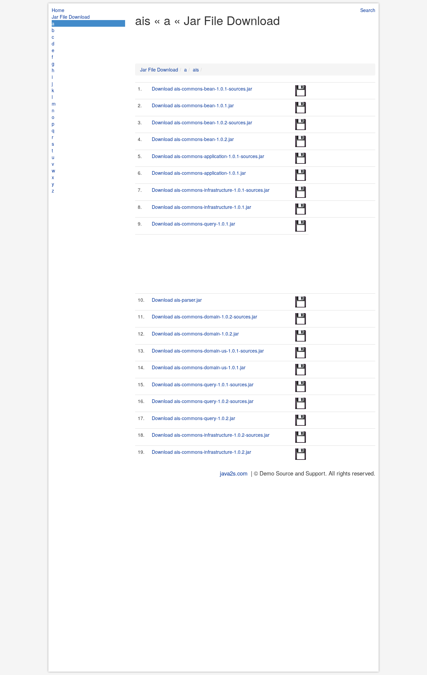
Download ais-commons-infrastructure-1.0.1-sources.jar (211, 189)
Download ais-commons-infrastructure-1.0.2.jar (201, 451)
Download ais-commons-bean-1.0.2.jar (193, 139)
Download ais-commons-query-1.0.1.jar (193, 223)
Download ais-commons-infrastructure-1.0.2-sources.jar (211, 434)
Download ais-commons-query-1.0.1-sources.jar (203, 384)
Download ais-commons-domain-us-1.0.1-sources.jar (208, 350)
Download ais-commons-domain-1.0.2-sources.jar (204, 316)
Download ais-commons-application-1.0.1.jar (199, 172)
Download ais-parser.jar (177, 299)
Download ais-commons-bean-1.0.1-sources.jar (202, 88)
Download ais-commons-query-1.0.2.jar (193, 418)
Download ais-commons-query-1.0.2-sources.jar (203, 401)
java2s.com (234, 473)
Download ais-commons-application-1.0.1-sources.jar (208, 156)
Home (58, 10)
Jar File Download (71, 16)
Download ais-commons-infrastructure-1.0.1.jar (201, 207)
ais (196, 69)
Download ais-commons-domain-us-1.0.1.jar (199, 367)
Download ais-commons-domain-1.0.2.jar (195, 333)
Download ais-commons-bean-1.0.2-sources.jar (202, 122)
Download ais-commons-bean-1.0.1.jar (193, 105)
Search (367, 10)
